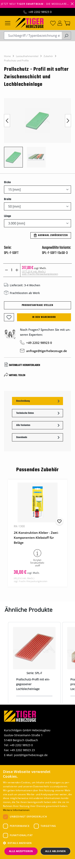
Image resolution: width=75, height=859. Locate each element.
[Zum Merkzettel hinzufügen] (9, 317)
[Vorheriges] (7, 120)
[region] (37, 134)
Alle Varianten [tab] (23, 425)
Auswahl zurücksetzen (53, 235)
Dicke (7, 182)
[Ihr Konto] (60, 23)
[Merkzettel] (53, 23)
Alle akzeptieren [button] (21, 851)
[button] (37, 843)
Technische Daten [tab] (25, 413)
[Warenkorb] (67, 23)
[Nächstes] (68, 120)
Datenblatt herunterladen (24, 365)
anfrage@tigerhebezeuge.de (46, 351)
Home (7, 56)
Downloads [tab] (21, 437)
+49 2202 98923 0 (40, 12)
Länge (7, 216)
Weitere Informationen (16, 810)
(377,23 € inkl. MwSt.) (40, 273)
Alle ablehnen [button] (55, 851)
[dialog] (37, 812)
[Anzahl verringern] (6, 270)
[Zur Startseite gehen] (29, 23)
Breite (7, 199)
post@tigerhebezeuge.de (31, 755)
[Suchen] (66, 36)
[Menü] (7, 23)
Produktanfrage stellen (37, 305)
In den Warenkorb (44, 317)
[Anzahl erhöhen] (17, 270)
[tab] (37, 401)
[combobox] (33, 36)
